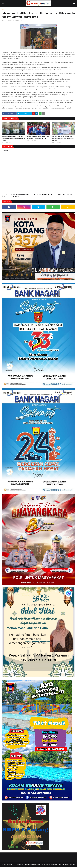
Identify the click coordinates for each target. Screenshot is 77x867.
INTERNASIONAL (38, 195)
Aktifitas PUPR (8, 195)
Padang (72, 195)
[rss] (68, 207)
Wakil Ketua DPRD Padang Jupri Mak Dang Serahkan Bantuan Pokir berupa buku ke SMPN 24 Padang (63, 138)
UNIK (16, 197)
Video (18, 197)
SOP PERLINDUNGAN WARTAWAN (32, 864)
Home (3, 9)
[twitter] (38, 207)
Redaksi (48, 864)
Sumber (11, 197)
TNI (14, 197)
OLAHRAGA (67, 195)
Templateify (9, 864)
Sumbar (6, 197)
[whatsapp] (53, 207)
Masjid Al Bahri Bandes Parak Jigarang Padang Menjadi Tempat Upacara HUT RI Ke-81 (38, 137)
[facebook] (9, 207)
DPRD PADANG (16, 195)
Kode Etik (43, 864)
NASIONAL (45, 195)
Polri (3, 197)
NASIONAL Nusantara (53, 195)
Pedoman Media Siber (70, 864)
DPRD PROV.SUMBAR (25, 195)
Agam (3, 195)
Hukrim (32, 195)
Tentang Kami (20, 864)
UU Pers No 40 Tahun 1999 (57, 864)
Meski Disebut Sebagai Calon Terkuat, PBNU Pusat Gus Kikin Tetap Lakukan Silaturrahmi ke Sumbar (13, 138)
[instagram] (24, 207)
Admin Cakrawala (7, 20)
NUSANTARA (61, 195)
